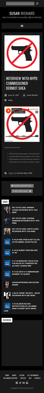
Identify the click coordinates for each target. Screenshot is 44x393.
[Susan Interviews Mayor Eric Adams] (7, 287)
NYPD (30, 173)
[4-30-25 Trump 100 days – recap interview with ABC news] (7, 297)
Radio (10, 100)
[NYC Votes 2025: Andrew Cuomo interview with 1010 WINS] (7, 212)
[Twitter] (20, 383)
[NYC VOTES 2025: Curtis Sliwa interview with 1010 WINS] (7, 233)
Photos (23, 378)
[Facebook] (17, 383)
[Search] (37, 3)
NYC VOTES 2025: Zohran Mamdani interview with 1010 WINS (25, 220)
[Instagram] (27, 383)
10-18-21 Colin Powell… (20, 191)
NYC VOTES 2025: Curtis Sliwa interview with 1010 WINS (25, 230)
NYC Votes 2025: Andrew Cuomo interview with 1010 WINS (24, 209)
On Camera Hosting (10, 378)
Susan (22, 13)
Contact (37, 378)
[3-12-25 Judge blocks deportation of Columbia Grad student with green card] (7, 308)
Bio (30, 378)
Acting (21, 375)
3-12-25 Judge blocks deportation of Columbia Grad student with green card (20, 307)
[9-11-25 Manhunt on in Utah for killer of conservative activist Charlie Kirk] (7, 265)
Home (7, 375)
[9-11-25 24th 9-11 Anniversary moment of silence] (7, 276)
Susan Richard (32, 95)
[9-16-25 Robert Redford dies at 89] (7, 255)
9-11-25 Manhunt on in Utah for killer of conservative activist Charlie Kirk (25, 263)
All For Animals (33, 375)
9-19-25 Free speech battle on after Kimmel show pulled (25, 240)
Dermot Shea (22, 173)
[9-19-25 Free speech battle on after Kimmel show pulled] (7, 244)
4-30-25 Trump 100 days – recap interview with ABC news (26, 294)
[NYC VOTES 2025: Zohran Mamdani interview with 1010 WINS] (7, 223)
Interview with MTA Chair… (23, 186)
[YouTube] (24, 383)
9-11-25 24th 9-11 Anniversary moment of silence (25, 273)
